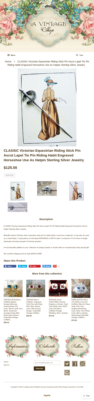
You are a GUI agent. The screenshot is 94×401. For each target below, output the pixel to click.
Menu (12, 55)
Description (46, 219)
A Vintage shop (28, 387)
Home (8, 61)
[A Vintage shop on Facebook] (75, 366)
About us (7, 365)
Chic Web (80, 387)
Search (6, 362)
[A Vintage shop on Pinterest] (83, 366)
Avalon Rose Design (61, 387)
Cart (81, 55)
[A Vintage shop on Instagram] (67, 375)
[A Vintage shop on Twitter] (67, 366)
